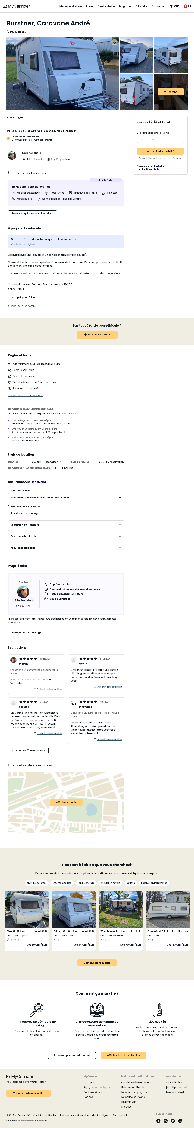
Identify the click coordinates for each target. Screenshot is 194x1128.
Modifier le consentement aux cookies (26, 1120)
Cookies (88, 1097)
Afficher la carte (66, 802)
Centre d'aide (106, 6)
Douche (131, 882)
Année (12, 289)
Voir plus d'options (99, 334)
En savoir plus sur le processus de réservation (160, 158)
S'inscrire (141, 6)
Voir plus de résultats (97, 963)
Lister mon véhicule (70, 6)
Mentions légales (101, 1115)
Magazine (125, 6)
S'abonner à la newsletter (29, 1093)
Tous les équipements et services (32, 213)
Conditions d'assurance (135, 1082)
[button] (174, 6)
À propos (89, 1082)
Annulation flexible (110, 882)
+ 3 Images (171, 91)
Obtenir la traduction (49, 689)
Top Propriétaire (86, 882)
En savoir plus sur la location (72, 1055)
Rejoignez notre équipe (97, 1087)
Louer (89, 6)
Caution (13, 462)
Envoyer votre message (26, 632)
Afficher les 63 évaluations (28, 750)
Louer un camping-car (134, 1092)
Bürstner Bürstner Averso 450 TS (52, 284)
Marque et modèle (19, 284)
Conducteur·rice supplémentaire (29, 468)
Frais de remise (79, 462)
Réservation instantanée (154, 882)
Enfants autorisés (62, 882)
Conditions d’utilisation (45, 1115)
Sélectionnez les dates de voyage (154, 132)
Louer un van (128, 1102)
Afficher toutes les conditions (25, 395)
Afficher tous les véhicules (123, 1055)
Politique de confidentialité (74, 1115)
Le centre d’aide (175, 1092)
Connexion (158, 6)
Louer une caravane (133, 1097)
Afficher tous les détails (22, 306)
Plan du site (119, 1115)
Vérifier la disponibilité (160, 151)
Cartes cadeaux (93, 1092)
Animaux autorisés (37, 882)
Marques (126, 1106)
